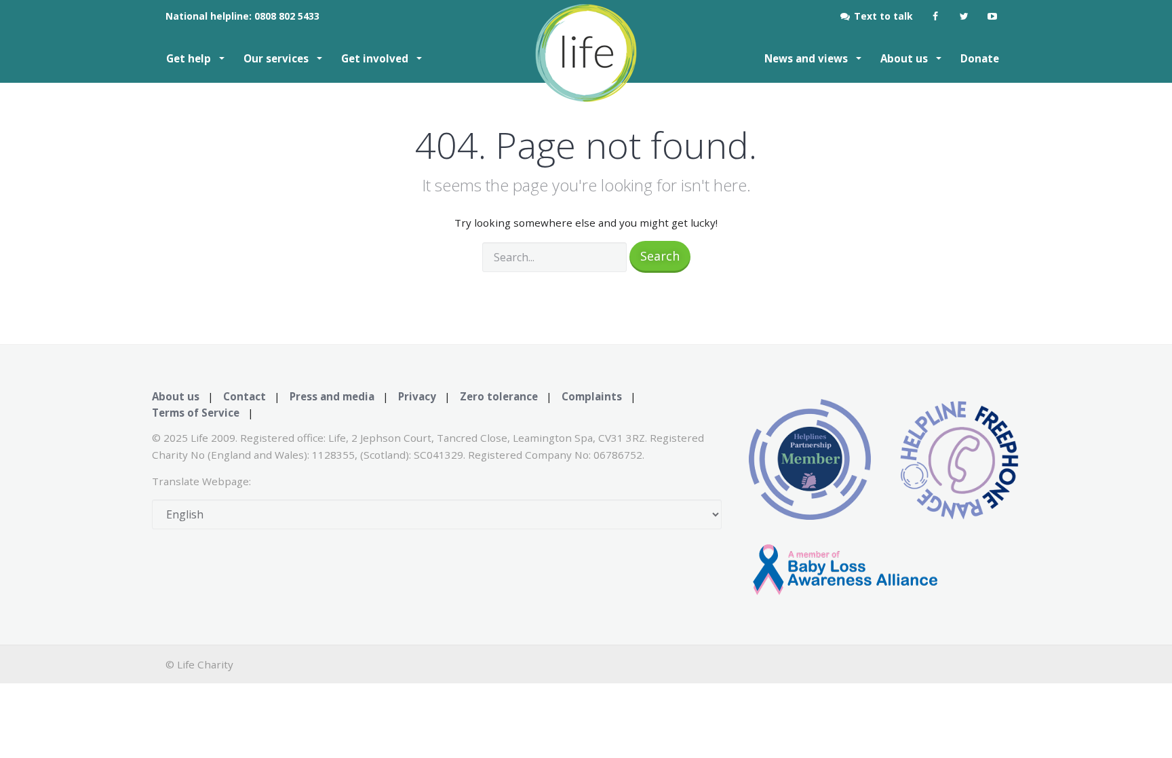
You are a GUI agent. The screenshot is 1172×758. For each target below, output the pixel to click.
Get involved (376, 58)
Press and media (332, 396)
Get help (190, 58)
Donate (979, 58)
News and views (807, 58)
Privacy (417, 396)
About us (905, 58)
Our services (277, 58)
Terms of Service (195, 412)
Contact (244, 396)
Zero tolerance (499, 396)
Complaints (592, 396)
